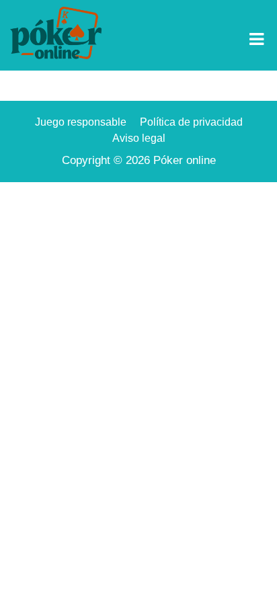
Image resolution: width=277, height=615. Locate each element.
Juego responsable (80, 122)
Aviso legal (138, 138)
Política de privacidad (191, 122)
